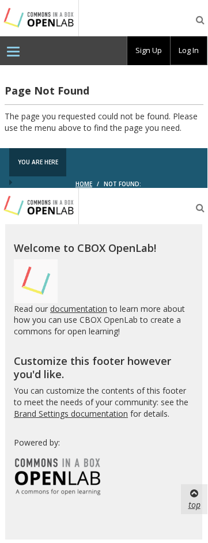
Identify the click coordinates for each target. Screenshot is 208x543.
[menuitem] (13, 50)
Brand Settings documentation (71, 413)
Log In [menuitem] (189, 50)
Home (83, 184)
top (194, 504)
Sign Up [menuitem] (148, 50)
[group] (149, 50)
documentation (78, 308)
